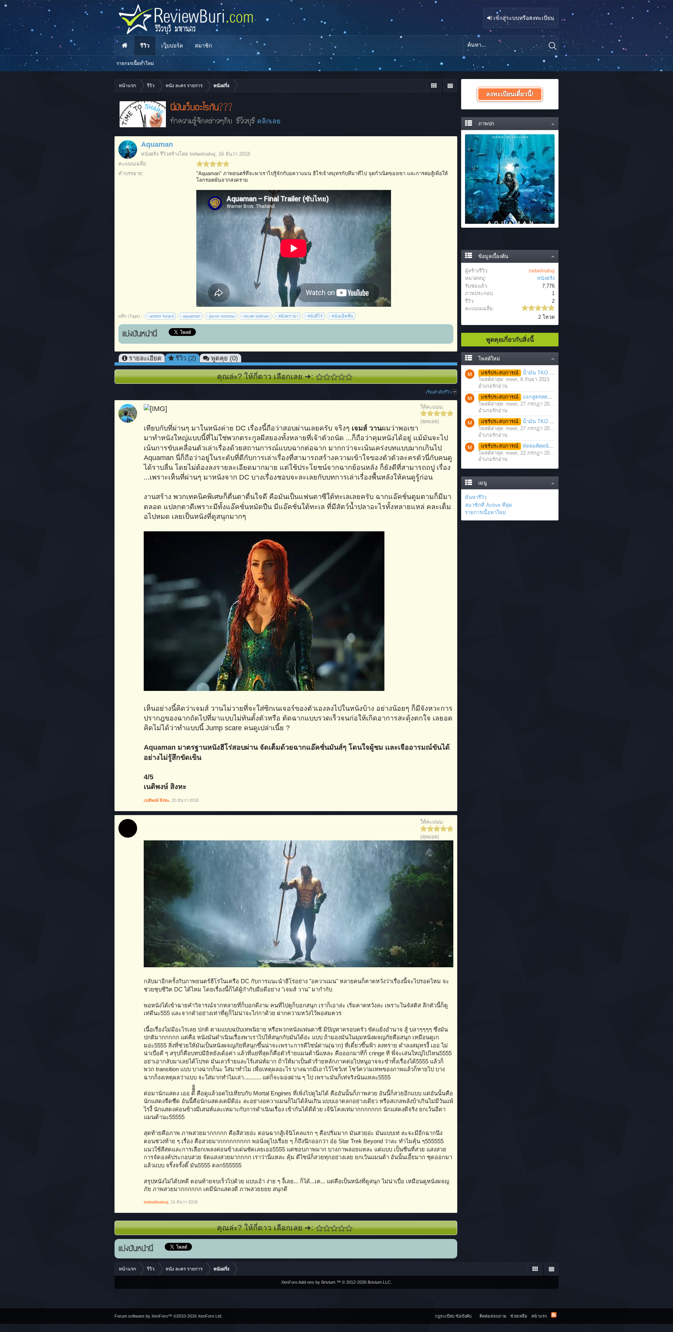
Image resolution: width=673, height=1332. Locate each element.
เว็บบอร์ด (172, 45)
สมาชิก (203, 45)
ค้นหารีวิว (475, 497)
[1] (319, 377)
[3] (334, 377)
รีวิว (145, 45)
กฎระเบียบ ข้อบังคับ (453, 1316)
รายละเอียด (145, 358)
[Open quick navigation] (433, 85)
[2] (327, 377)
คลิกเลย (268, 121)
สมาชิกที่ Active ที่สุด (488, 505)
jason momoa (221, 316)
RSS (554, 1315)
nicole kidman (256, 316)
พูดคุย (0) (224, 358)
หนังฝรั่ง (150, 154)
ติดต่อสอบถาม (492, 1316)
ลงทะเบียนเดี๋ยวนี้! (510, 94)
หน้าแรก (124, 45)
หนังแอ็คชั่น (342, 316)
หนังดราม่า (288, 316)
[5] (349, 377)
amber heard (162, 316)
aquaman (191, 316)
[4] (341, 377)
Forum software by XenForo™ (168, 1316)
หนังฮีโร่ (314, 316)
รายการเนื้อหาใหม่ (485, 512)
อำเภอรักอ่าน (492, 386)
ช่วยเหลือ (518, 1316)
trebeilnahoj (202, 154)
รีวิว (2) (186, 358)
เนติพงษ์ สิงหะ (156, 800)
